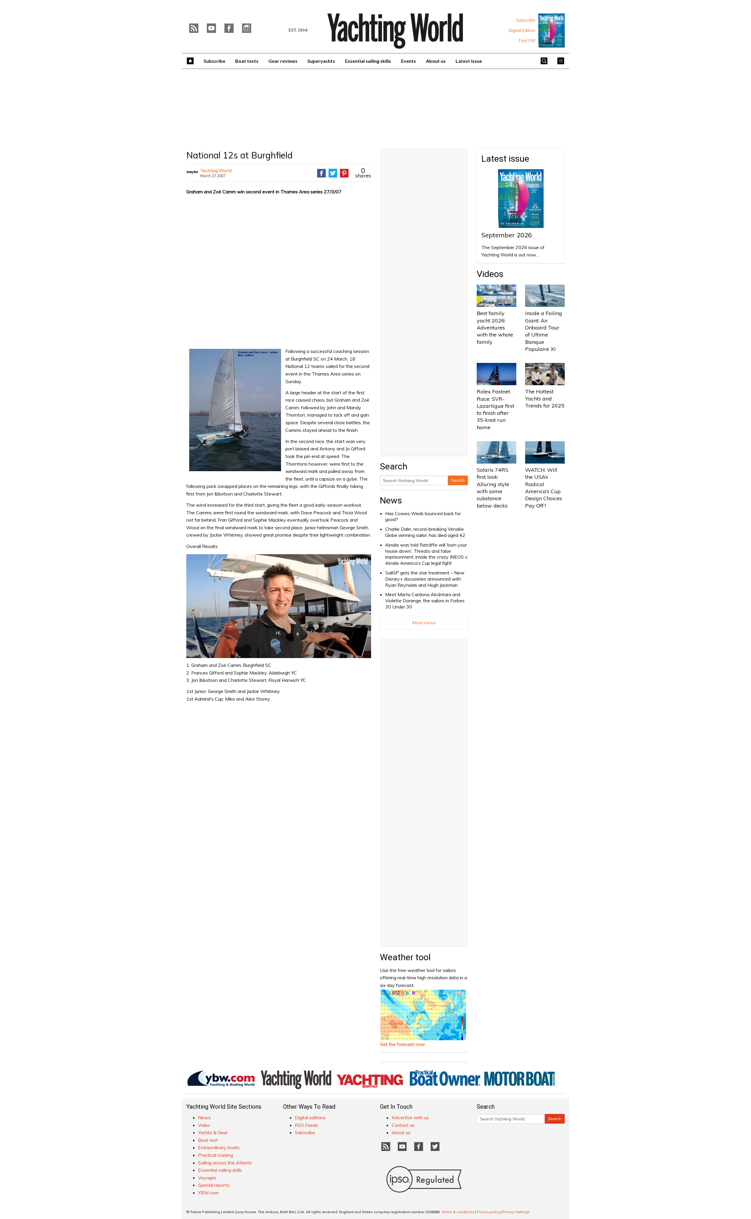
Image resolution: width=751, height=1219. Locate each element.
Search (458, 480)
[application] (278, 606)
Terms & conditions (458, 1212)
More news (424, 622)
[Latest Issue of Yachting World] (551, 30)
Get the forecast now (402, 1044)
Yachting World (216, 170)
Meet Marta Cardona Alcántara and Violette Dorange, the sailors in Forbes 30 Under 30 (425, 600)
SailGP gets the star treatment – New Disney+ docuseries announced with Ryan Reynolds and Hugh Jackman (424, 579)
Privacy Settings (516, 1212)
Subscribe (525, 20)
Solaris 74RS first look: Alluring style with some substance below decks (493, 487)
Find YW (527, 40)
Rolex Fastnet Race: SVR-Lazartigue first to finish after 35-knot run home (495, 409)
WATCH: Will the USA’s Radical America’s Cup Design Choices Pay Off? (543, 487)
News (391, 500)
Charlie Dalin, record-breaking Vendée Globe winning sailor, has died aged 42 (425, 532)
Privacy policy (488, 1212)
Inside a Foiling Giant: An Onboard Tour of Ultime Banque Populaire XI (543, 331)
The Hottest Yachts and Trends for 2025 (544, 398)
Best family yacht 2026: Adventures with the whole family (495, 327)
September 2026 (506, 235)
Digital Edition (522, 30)
